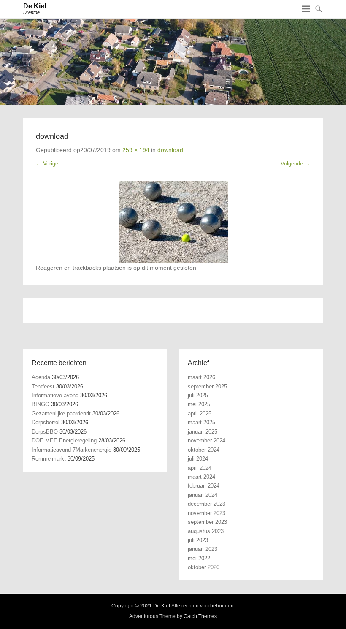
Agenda (41, 377)
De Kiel (34, 6)
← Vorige (47, 163)
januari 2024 (202, 495)
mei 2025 (199, 404)
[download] (173, 222)
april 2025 (199, 413)
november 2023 (206, 513)
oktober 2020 (203, 567)
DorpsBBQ (45, 431)
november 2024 (206, 440)
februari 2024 (203, 486)
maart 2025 (201, 422)
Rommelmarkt (49, 458)
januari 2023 (202, 549)
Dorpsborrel (45, 422)
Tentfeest (43, 386)
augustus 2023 (206, 531)
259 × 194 (135, 149)
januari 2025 (202, 431)
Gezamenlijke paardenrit (61, 413)
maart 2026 (201, 377)
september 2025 (207, 386)
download (170, 149)
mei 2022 (199, 558)
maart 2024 (201, 477)
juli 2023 (198, 540)
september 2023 (207, 522)
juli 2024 (198, 458)
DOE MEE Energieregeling (64, 440)
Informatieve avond (55, 395)
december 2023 (206, 504)
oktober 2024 (203, 450)
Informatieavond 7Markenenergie (71, 450)
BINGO (40, 404)
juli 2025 (198, 395)
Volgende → (295, 163)
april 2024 (199, 468)
